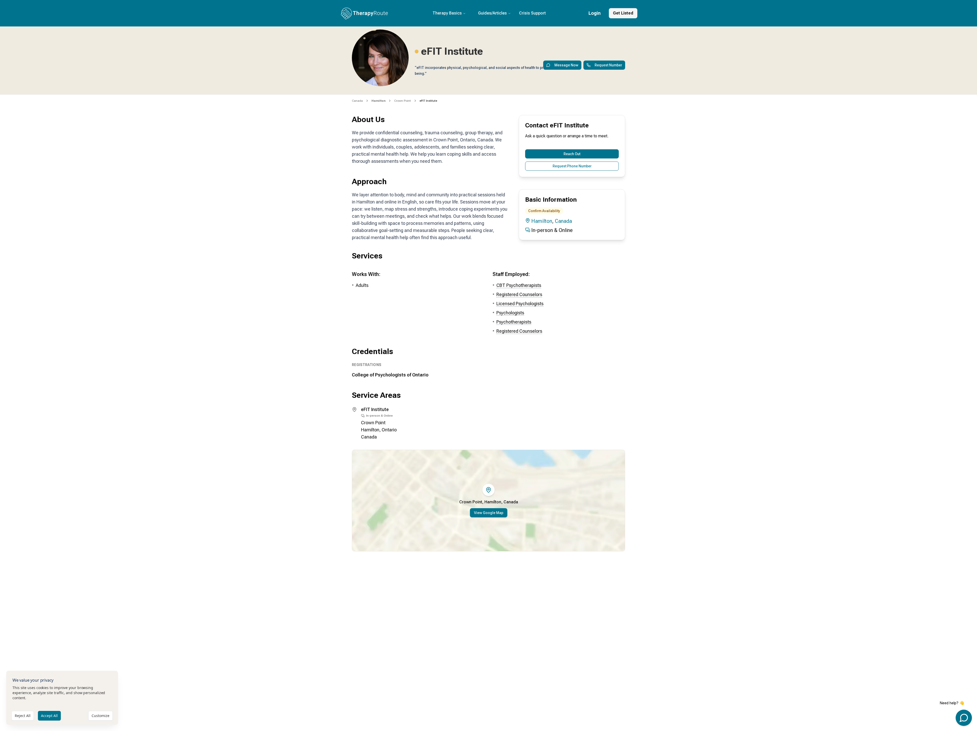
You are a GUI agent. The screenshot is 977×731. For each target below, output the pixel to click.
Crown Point (402, 101)
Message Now (566, 65)
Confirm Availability (544, 211)
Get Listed (623, 13)
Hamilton (541, 221)
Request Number (608, 65)
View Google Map (488, 513)
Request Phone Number (572, 166)
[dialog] (62, 698)
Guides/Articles (492, 13)
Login (594, 13)
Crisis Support (532, 13)
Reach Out (572, 154)
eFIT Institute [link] (428, 101)
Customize (100, 715)
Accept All (49, 715)
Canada (357, 101)
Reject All (23, 715)
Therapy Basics (447, 13)
